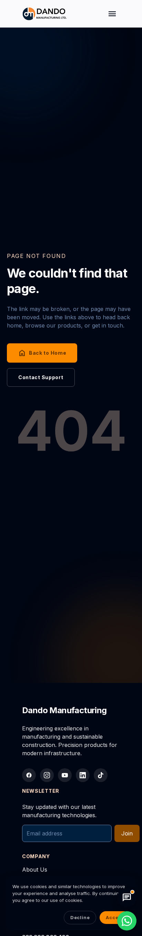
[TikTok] (101, 775)
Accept (114, 917)
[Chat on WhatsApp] (126, 920)
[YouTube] (65, 775)
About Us (34, 869)
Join (127, 833)
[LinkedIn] (83, 775)
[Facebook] (29, 775)
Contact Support (40, 377)
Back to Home (42, 353)
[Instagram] (47, 775)
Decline (80, 917)
